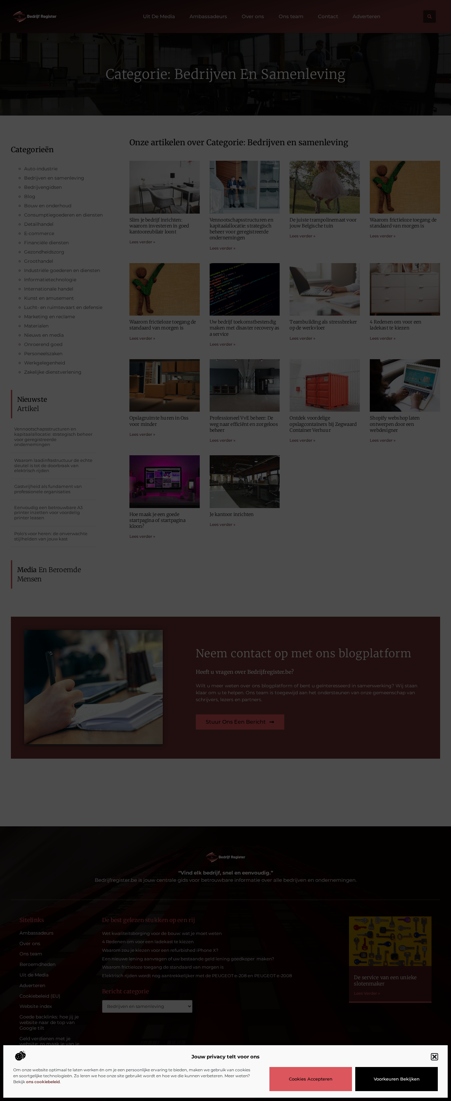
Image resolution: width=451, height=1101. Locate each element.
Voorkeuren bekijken (397, 1079)
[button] (434, 1056)
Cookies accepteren (310, 1079)
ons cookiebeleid (43, 1081)
